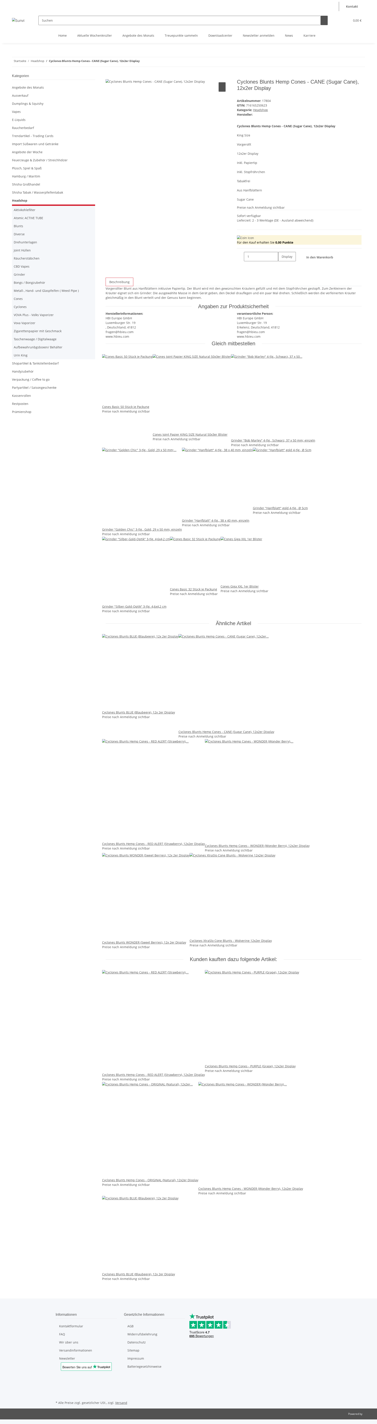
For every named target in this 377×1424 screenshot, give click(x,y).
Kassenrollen (21, 396)
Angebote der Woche (27, 152)
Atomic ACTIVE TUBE (28, 218)
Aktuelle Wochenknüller (94, 35)
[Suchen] (324, 20)
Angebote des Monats (138, 35)
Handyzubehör (23, 371)
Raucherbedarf (23, 128)
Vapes (16, 112)
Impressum (135, 1358)
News (289, 35)
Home (62, 35)
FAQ (62, 1334)
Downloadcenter (220, 35)
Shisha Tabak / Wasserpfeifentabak (37, 192)
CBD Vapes (21, 266)
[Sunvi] (18, 20)
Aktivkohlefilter (24, 210)
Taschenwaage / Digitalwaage (35, 339)
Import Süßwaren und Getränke (35, 144)
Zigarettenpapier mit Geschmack (38, 331)
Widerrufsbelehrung (142, 1334)
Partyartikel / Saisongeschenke (34, 387)
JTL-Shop (368, 1414)
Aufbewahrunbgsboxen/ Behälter (38, 347)
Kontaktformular (71, 1326)
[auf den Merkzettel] (222, 87)
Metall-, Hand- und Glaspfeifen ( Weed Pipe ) (46, 291)
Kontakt (352, 6)
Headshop (260, 110)
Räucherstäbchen (26, 258)
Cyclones (20, 307)
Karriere (309, 35)
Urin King (20, 355)
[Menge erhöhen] (281, 266)
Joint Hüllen (22, 250)
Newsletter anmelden (258, 35)
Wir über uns (68, 1342)
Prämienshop (21, 412)
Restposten (20, 404)
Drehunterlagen (25, 242)
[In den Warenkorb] (109, 76)
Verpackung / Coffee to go (31, 379)
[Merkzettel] (345, 20)
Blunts (18, 226)
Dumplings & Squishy (27, 103)
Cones (18, 299)
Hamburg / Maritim (26, 176)
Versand (121, 1403)
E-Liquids (19, 120)
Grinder (19, 274)
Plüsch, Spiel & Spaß (27, 168)
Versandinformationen (75, 1350)
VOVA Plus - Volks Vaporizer (34, 315)
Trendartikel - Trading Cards (32, 136)
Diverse (19, 234)
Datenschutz (136, 1342)
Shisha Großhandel (26, 184)
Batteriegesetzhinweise (144, 1366)
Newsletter (67, 1358)
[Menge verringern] (240, 256)
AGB (130, 1326)
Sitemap (133, 1350)
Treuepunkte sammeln (181, 35)
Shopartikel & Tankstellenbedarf (35, 363)
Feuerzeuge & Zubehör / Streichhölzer (40, 160)
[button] (334, 4)
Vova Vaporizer (24, 323)
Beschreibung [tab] (119, 282)
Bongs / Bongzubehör (29, 282)
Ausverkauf (20, 95)
